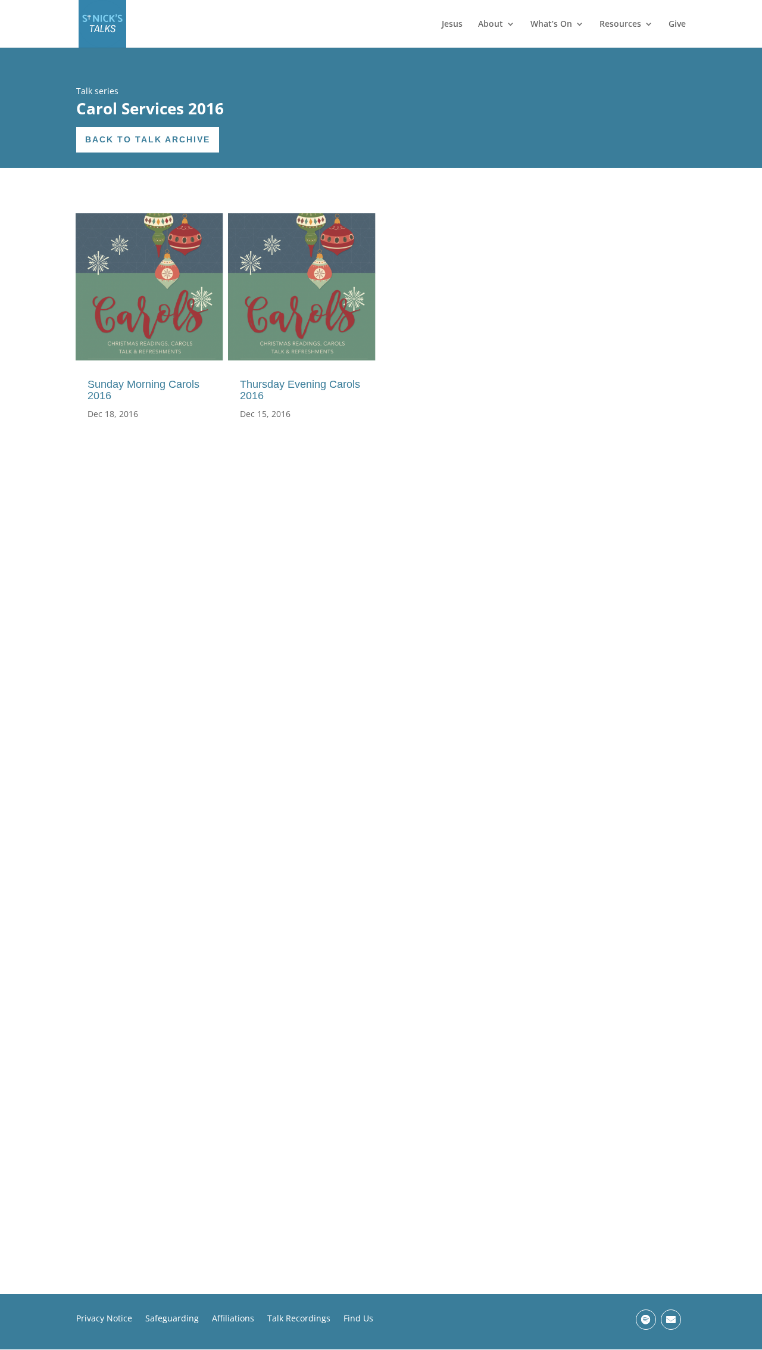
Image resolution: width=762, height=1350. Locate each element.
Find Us (358, 1319)
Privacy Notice (104, 1319)
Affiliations (233, 1319)
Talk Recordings (298, 1319)
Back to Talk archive (147, 139)
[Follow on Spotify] (646, 1319)
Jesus (452, 24)
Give (677, 24)
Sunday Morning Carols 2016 (143, 390)
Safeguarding (172, 1319)
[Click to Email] (671, 1319)
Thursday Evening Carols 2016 (300, 390)
